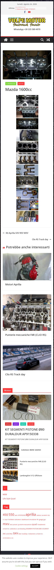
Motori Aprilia (13, 284)
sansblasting (21, 529)
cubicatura (17, 519)
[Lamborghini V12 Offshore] (10, 476)
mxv (6, 524)
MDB (5, 494)
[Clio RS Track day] (27, 346)
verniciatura (7, 538)
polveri (15, 524)
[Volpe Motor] (6, 40)
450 (5, 514)
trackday (24, 534)
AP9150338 (21, 515)
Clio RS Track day (40, 239)
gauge (41, 519)
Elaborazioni (10, 83)
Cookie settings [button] (21, 565)
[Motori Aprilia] (27, 254)
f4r (38, 519)
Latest (16, 424)
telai (19, 534)
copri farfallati (9, 519)
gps (44, 519)
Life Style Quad (9, 498)
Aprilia (8, 424)
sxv (15, 533)
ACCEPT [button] (35, 566)
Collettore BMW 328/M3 (31, 450)
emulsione (32, 519)
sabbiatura (13, 529)
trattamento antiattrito (35, 534)
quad (34, 524)
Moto (23, 424)
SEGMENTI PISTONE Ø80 (34, 529)
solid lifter (9, 534)
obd (11, 524)
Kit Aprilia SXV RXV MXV (17, 233)
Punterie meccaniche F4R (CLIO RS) (25, 335)
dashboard (25, 519)
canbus (38, 515)
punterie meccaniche (25, 524)
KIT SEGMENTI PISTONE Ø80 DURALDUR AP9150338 (24, 431)
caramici (44, 515)
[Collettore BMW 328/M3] (11, 450)
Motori (20, 83)
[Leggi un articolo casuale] (48, 40)
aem (16, 515)
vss (12, 538)
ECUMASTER (20, 8)
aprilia (30, 514)
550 (11, 514)
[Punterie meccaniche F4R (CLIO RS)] (27, 296)
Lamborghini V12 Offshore (31, 475)
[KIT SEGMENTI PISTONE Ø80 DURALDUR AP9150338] (27, 407)
